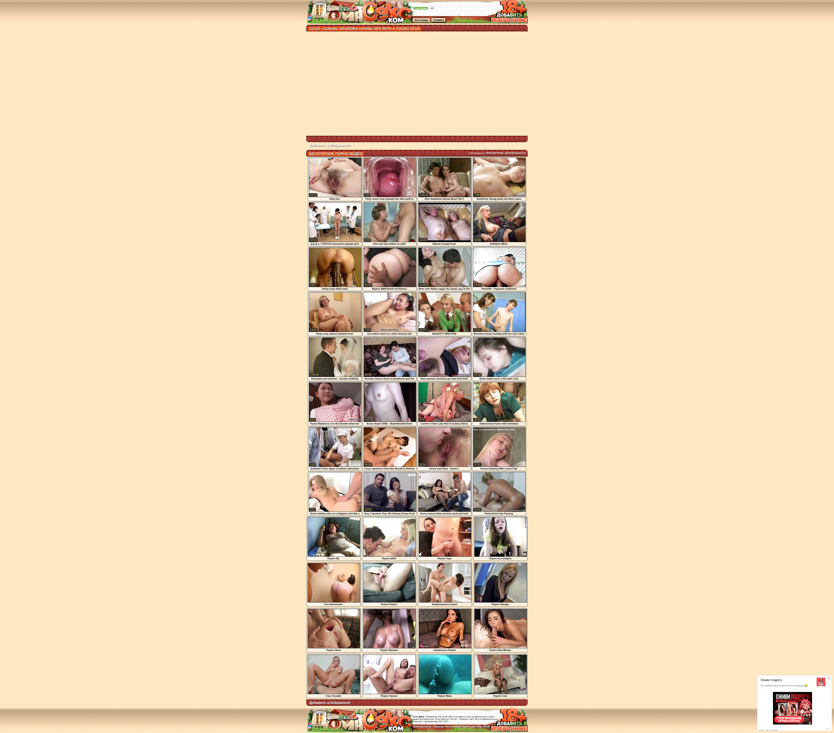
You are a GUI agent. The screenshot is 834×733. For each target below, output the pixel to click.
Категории (421, 20)
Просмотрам (494, 153)
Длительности (515, 153)
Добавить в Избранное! (330, 145)
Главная (438, 19)
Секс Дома (420, 8)
